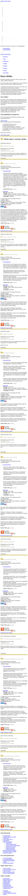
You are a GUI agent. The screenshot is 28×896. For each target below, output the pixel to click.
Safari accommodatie (7, 27)
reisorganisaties (6, 48)
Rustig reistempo (6, 884)
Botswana (5, 7)
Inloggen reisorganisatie (8, 41)
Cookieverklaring (7, 891)
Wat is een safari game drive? (9, 869)
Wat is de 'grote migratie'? (8, 873)
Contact (5, 40)
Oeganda (5, 12)
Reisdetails (5, 191)
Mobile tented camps (10, 849)
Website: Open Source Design (9, 893)
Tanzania (5, 13)
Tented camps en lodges (11, 844)
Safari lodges (9, 843)
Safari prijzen (6, 24)
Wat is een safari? (7, 868)
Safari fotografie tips (7, 31)
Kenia (4, 8)
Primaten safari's (6, 882)
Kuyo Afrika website (5, 135)
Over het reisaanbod (7, 36)
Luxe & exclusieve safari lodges (13, 845)
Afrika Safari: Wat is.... (8, 25)
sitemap (5, 894)
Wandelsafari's (6, 883)
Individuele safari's (7, 885)
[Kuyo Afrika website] (4, 120)
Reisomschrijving (7, 171)
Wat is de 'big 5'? (7, 870)
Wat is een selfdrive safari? (9, 872)
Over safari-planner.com (8, 37)
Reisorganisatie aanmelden (9, 39)
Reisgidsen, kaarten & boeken (9, 30)
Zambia (5, 15)
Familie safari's (6, 878)
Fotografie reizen (7, 888)
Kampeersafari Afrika (8, 879)
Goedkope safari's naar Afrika (9, 22)
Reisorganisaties (6, 21)
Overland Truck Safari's (8, 887)
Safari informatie (6, 49)
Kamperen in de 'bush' (11, 846)
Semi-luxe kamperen (10, 848)
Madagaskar (5, 10)
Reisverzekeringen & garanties (9, 28)
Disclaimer (5, 890)
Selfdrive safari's (6, 880)
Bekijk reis (6, 230)
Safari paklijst (6, 26)
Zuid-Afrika (5, 16)
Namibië (5, 11)
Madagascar (5, 61)
